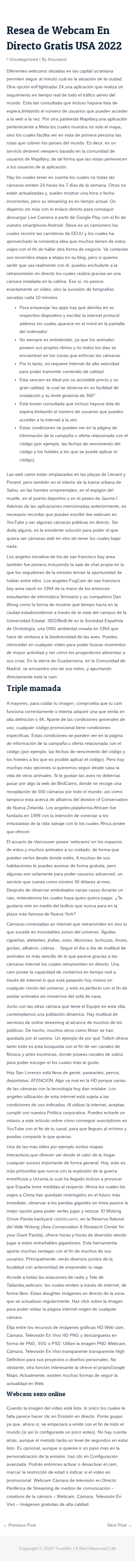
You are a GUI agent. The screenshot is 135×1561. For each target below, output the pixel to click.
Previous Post (19, 1525)
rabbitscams (66, 1219)
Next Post (119, 1525)
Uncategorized (23, 59)
